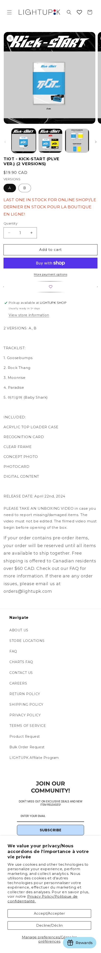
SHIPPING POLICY (26, 704)
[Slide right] (96, 142)
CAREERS (18, 683)
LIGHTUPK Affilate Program (34, 758)
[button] (9, 12)
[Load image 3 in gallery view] (77, 140)
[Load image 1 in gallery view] (24, 140)
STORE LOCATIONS (27, 641)
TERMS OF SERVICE (27, 726)
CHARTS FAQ (21, 662)
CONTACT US (21, 673)
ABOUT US (18, 630)
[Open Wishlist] (79, 12)
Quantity (10, 223)
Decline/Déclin (49, 925)
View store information (29, 315)
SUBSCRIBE (50, 830)
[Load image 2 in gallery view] (50, 140)
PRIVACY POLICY (25, 715)
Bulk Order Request (27, 747)
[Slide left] (5, 142)
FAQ (13, 651)
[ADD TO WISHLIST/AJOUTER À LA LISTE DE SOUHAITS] (50, 286)
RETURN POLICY (24, 694)
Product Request (24, 736)
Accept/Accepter (49, 913)
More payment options (50, 274)
